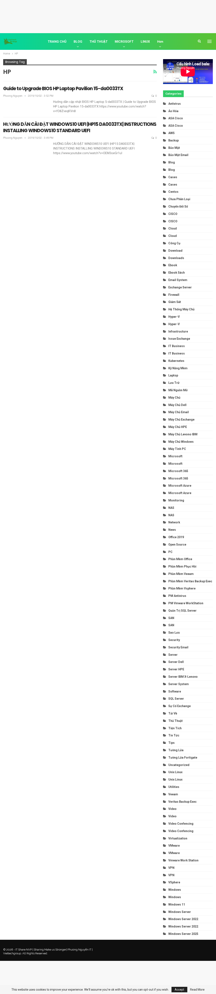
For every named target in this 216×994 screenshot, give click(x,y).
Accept (179, 989)
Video (172, 809)
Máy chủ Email (178, 412)
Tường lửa (176, 750)
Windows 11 (176, 904)
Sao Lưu (174, 632)
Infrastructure (178, 331)
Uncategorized (178, 765)
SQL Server (176, 698)
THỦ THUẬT (98, 41)
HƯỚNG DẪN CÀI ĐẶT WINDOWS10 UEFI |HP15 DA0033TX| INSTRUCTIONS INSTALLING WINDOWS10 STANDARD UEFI (79, 127)
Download (175, 250)
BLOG (78, 41)
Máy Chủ (174, 397)
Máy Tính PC (177, 449)
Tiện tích (175, 728)
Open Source (177, 544)
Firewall (173, 294)
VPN (171, 867)
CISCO (172, 214)
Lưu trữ (174, 382)
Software (174, 691)
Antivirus (174, 103)
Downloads (176, 258)
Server (173, 654)
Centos (173, 191)
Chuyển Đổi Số (178, 206)
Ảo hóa (173, 111)
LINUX (145, 41)
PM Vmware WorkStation (185, 603)
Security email (178, 647)
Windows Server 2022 (183, 919)
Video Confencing (180, 823)
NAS (171, 507)
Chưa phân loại (179, 199)
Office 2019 (176, 537)
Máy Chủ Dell (178, 405)
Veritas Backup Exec (182, 801)
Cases (172, 177)
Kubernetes (176, 361)
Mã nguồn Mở (178, 390)
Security (174, 640)
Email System (177, 280)
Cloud (172, 228)
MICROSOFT (124, 41)
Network (174, 522)
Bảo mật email (178, 155)
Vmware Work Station (183, 860)
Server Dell (176, 662)
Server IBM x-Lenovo (183, 676)
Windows (174, 889)
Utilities (173, 787)
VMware (174, 845)
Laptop (173, 375)
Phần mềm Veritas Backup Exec (190, 581)
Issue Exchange (179, 338)
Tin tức (173, 735)
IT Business (176, 346)
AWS (171, 133)
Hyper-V (174, 316)
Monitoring (176, 500)
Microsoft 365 (178, 471)
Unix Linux (175, 772)
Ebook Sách (176, 272)
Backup (173, 140)
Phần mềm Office (180, 559)
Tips (171, 742)
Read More (197, 989)
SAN (171, 618)
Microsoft (175, 456)
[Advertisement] (108, 15)
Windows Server (179, 912)
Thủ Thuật (175, 720)
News (172, 529)
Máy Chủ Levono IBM (182, 434)
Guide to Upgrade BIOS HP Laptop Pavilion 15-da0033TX (63, 88)
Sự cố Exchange (179, 706)
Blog (171, 162)
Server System (178, 684)
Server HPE (176, 669)
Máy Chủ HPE (178, 427)
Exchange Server (180, 287)
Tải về (172, 713)
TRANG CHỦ (57, 41)
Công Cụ (174, 243)
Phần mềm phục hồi (182, 566)
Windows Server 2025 (183, 934)
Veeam (173, 794)
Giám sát (174, 302)
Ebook (172, 265)
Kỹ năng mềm (178, 368)
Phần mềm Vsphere (182, 588)
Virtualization (177, 838)
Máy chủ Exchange (181, 419)
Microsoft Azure (179, 485)
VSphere (174, 882)
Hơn (160, 41)
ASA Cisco (175, 118)
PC (170, 552)
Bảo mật (174, 147)
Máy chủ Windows (181, 441)
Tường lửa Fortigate (182, 757)
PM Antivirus (177, 595)
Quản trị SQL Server (182, 610)
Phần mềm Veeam (181, 574)
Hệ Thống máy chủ (181, 309)
